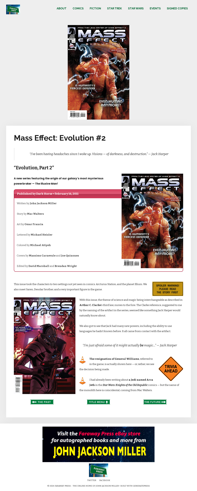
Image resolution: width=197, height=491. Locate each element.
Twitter (91, 480)
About (61, 8)
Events (155, 8)
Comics (78, 8)
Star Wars (136, 8)
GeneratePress (141, 486)
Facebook (104, 480)
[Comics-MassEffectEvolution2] (98, 118)
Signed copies (177, 8)
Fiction (95, 8)
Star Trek (114, 8)
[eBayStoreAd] (98, 461)
